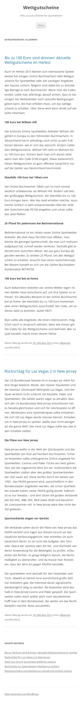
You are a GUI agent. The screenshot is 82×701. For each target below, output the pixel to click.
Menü (41, 25)
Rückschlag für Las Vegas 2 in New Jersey (40, 371)
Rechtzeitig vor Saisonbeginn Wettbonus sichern (32, 666)
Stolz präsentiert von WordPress (22, 694)
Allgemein (65, 343)
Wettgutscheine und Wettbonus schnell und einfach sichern (38, 671)
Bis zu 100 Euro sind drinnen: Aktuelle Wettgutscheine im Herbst (38, 60)
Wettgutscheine (41, 8)
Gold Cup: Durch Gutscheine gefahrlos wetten (30, 661)
